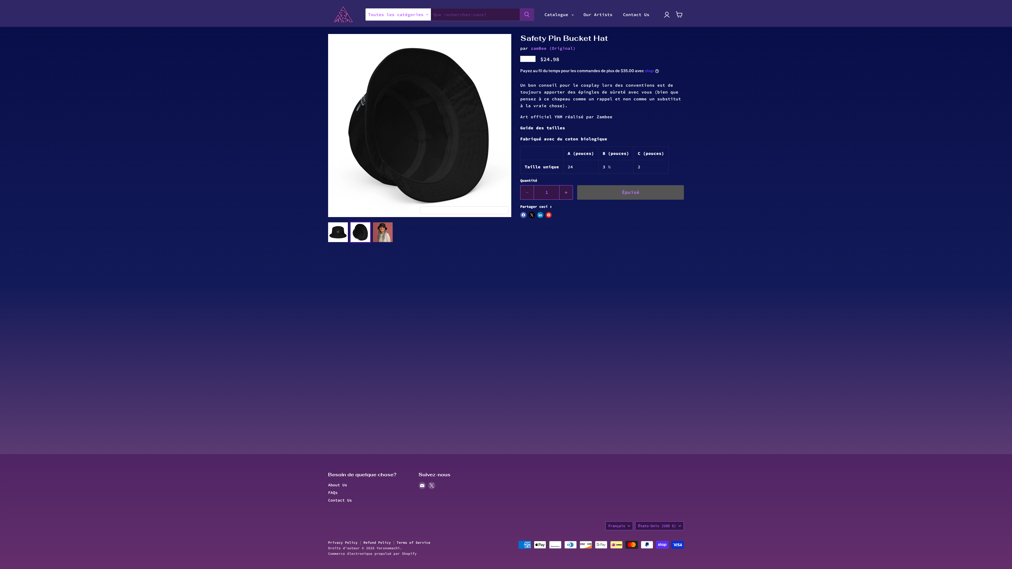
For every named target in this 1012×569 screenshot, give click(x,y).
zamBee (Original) (553, 48)
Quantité (528, 180)
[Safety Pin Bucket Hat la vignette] (338, 232)
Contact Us (636, 14)
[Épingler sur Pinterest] (549, 215)
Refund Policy (377, 542)
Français (616, 525)
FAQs (333, 492)
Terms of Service (413, 542)
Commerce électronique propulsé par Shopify (372, 553)
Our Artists (597, 14)
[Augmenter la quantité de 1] (566, 192)
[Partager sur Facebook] (523, 215)
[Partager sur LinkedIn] (540, 215)
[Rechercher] (527, 14)
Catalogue (557, 14)
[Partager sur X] (532, 215)
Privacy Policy (343, 542)
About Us (337, 484)
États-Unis (657, 525)
